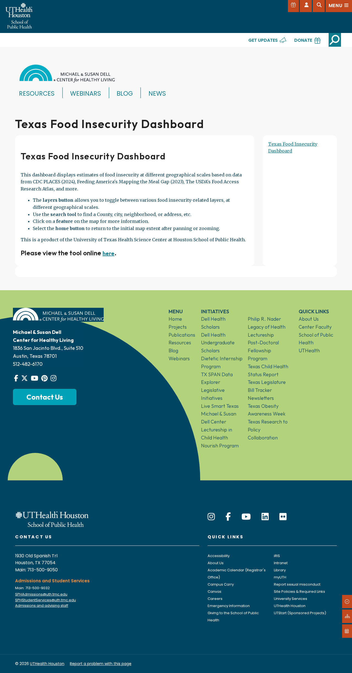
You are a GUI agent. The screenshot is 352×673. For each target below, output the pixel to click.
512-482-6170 (28, 364)
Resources (36, 93)
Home (175, 319)
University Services (290, 598)
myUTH (280, 577)
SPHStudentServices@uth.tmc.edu (45, 600)
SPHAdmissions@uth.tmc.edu (41, 594)
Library (280, 570)
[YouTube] (246, 517)
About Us (309, 319)
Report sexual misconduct (297, 584)
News (157, 93)
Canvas (214, 591)
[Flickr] (283, 517)
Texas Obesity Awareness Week (266, 410)
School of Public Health (316, 339)
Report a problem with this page (100, 663)
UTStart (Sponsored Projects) (300, 613)
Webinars (85, 93)
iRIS (277, 555)
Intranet (281, 563)
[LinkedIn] (265, 517)
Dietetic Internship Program (222, 362)
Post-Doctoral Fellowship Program (263, 350)
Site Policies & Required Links (299, 591)
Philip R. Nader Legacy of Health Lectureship (266, 327)
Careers (215, 598)
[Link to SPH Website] (52, 519)
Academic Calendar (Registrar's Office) (237, 573)
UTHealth (309, 350)
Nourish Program (220, 445)
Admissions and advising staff (41, 605)
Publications (181, 335)
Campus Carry (221, 584)
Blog (125, 93)
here (108, 253)
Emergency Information (229, 605)
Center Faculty (315, 327)
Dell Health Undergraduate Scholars (218, 343)
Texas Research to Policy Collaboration (268, 430)
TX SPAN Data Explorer (217, 378)
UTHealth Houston (290, 605)
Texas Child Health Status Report (268, 370)
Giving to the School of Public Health (233, 616)
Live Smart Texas (220, 406)
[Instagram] (211, 517)
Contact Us (44, 396)
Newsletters (261, 398)
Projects (178, 327)
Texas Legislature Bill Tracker (267, 386)
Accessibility (219, 555)
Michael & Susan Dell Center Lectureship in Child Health (218, 426)
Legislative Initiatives (213, 394)
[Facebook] (228, 517)
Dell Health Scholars (213, 323)
